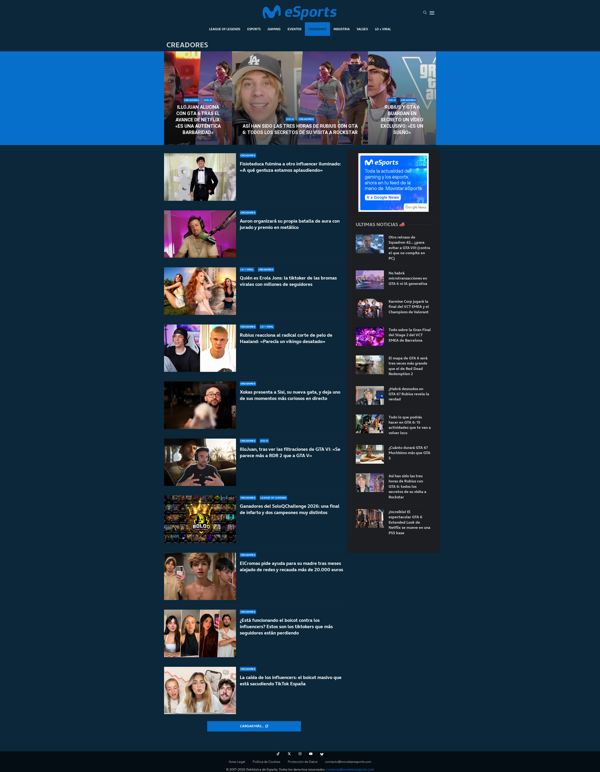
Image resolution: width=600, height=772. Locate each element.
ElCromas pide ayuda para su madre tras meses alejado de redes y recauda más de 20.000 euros (291, 566)
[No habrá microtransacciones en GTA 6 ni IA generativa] (370, 279)
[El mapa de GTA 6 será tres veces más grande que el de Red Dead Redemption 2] (370, 364)
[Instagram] (300, 753)
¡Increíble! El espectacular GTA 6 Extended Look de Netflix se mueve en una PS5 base (409, 522)
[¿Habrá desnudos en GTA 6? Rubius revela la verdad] (370, 395)
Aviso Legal (237, 762)
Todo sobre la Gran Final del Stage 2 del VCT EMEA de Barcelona (410, 335)
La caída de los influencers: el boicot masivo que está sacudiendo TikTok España (290, 680)
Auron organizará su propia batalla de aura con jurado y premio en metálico (290, 224)
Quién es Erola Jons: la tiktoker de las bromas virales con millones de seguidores (288, 281)
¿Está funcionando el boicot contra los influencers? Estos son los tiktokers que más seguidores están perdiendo (286, 626)
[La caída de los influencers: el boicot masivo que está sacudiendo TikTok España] (200, 690)
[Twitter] (289, 753)
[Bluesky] (321, 753)
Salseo (362, 29)
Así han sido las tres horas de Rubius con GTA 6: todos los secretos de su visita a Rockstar (300, 129)
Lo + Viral (383, 29)
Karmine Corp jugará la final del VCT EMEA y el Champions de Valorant (409, 306)
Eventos (294, 29)
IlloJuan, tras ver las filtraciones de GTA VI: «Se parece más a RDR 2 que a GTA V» (290, 452)
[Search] (425, 13)
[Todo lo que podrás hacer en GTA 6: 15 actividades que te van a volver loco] (370, 423)
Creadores (317, 29)
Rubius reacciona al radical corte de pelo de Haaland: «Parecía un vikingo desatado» (286, 338)
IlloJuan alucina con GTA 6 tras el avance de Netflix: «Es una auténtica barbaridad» (198, 119)
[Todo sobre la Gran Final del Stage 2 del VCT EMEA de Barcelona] (370, 336)
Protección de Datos (302, 762)
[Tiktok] (278, 753)
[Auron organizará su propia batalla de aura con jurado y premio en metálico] (200, 234)
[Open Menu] (432, 13)
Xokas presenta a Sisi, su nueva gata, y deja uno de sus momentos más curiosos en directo (290, 395)
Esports (254, 29)
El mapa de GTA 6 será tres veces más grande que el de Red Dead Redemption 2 (408, 365)
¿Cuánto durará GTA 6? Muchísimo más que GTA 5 (409, 453)
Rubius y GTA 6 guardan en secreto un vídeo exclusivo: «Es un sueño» (402, 119)
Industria (342, 29)
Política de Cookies (266, 762)
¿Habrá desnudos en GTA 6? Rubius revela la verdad (409, 394)
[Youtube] (310, 753)
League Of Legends (224, 29)
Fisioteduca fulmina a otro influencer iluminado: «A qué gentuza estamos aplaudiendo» (290, 166)
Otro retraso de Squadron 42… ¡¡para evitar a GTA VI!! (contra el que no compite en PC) (409, 248)
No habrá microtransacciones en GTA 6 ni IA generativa (408, 278)
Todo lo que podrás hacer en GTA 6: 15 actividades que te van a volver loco (410, 424)
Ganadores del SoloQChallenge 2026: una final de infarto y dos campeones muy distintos (289, 509)
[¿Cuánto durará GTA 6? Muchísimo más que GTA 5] (370, 454)
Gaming (274, 29)
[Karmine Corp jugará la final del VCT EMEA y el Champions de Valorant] (370, 308)
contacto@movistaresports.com (348, 762)
